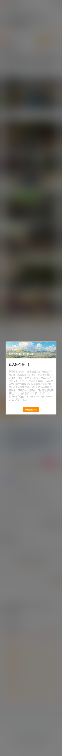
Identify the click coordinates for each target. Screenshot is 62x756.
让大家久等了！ (20, 364)
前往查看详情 (31, 409)
